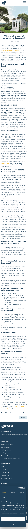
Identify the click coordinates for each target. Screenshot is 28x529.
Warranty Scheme (6, 478)
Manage (12, 524)
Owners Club (5, 472)
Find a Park (5, 163)
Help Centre (5, 475)
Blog (2, 466)
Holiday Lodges (6, 453)
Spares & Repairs (6, 456)
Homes (23, 417)
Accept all (13, 518)
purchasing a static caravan (10, 50)
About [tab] (22, 492)
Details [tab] (13, 492)
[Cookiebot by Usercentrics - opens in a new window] (18, 488)
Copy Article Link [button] (6, 413)
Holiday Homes (6, 450)
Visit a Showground (7, 444)
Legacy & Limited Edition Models (11, 459)
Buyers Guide (5, 447)
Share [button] (25, 413)
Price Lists (4, 469)
